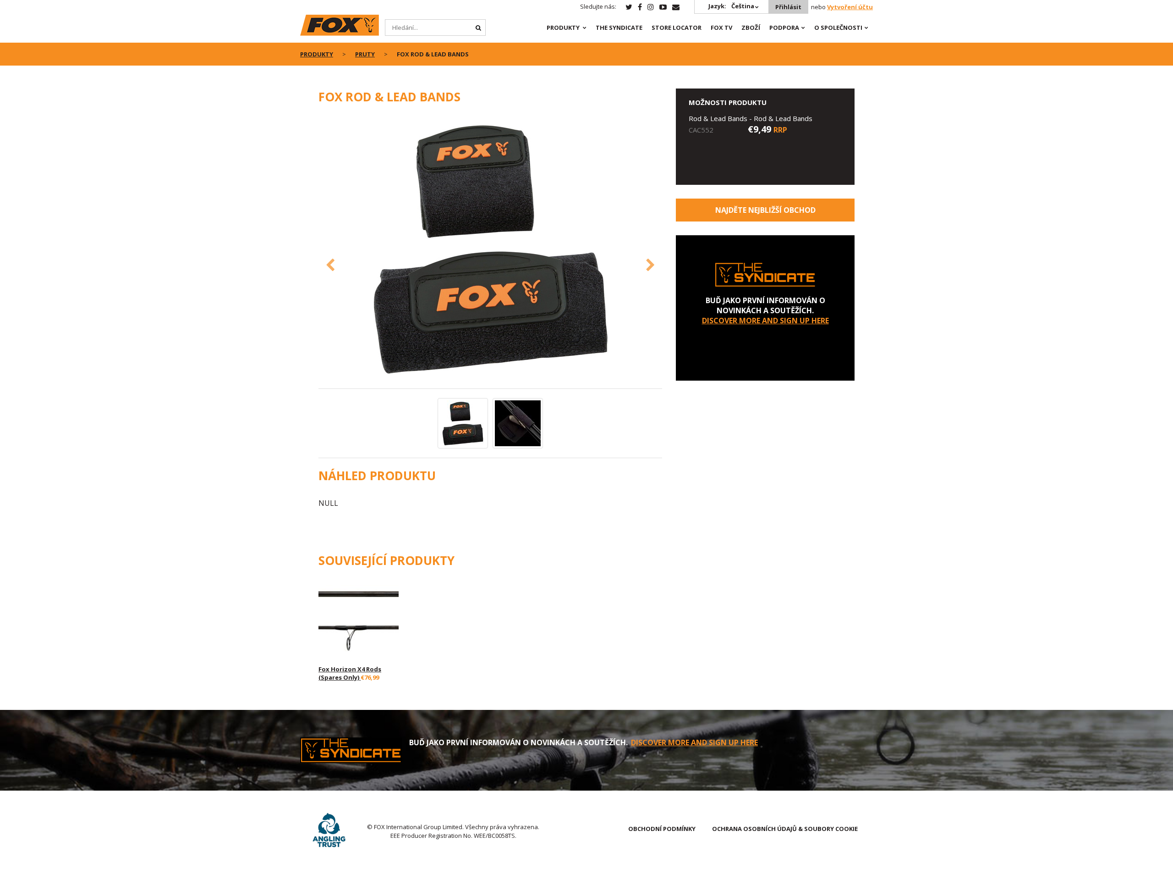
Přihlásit (788, 7)
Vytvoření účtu (850, 7)
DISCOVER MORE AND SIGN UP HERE (765, 321)
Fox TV (721, 27)
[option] (490, 251)
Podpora (784, 27)
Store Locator (677, 27)
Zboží (750, 27)
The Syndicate (619, 27)
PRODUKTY (563, 27)
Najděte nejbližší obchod (765, 210)
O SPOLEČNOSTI (838, 27)
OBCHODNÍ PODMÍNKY (662, 829)
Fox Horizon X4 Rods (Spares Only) (349, 673)
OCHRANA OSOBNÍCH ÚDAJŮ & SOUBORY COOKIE (785, 829)
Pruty (365, 54)
